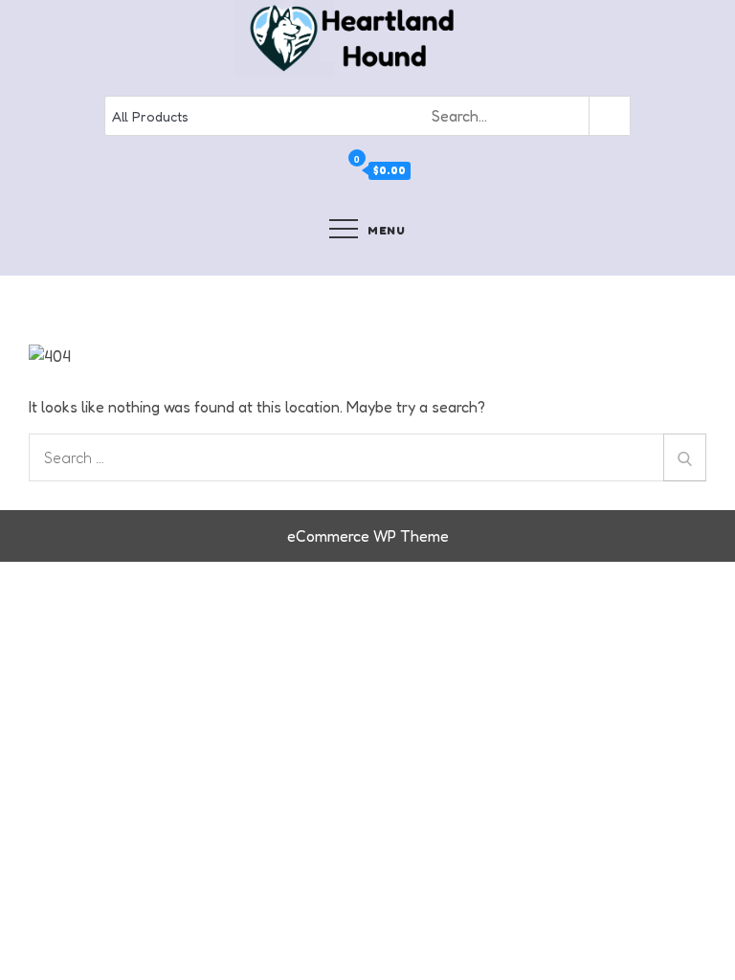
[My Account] (331, 171)
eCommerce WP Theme (368, 536)
